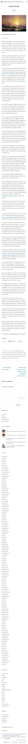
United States (5, 358)
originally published (13, 334)
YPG (9, 358)
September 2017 (5, 617)
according (20, 50)
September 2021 (5, 531)
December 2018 (5, 591)
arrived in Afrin (17, 174)
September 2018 (5, 596)
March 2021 (4, 542)
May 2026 (4, 461)
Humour (3, 687)
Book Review (5, 673)
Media (3, 691)
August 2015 (4, 662)
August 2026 (4, 456)
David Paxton (5, 714)
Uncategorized (5, 705)
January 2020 (5, 567)
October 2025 (5, 474)
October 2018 (5, 594)
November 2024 (5, 494)
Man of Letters (5, 421)
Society (3, 698)
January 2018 (5, 610)
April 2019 (4, 583)
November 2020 (5, 549)
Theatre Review (5, 704)
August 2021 (4, 533)
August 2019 (4, 576)
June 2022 (4, 515)
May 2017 (4, 625)
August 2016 (4, 641)
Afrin (6, 352)
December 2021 (5, 526)
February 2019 (5, 587)
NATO (22, 354)
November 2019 (5, 571)
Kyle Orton (4, 722)
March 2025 (4, 487)
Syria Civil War (10, 356)
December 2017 (5, 612)
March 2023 (4, 499)
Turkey (23, 356)
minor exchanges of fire (11, 195)
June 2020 (4, 558)
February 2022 (5, 522)
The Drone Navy (21, 431)
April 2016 (4, 648)
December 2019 (5, 569)
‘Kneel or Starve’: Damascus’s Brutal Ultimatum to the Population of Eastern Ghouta (21, 371)
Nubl (25, 354)
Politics (3, 695)
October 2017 (5, 616)
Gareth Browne (5, 716)
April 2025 (4, 485)
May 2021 (4, 539)
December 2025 (5, 470)
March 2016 (4, 650)
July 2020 (4, 556)
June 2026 (4, 460)
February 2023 (5, 501)
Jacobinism (4, 718)
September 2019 (5, 574)
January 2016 (5, 653)
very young (19, 190)
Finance (3, 684)
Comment (21, 397)
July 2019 (4, 578)
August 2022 (4, 512)
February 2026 (5, 467)
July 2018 (4, 600)
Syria (5, 356)
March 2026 (4, 465)
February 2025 (5, 488)
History (3, 686)
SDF (3, 356)
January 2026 (5, 469)
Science (3, 696)
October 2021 (5, 530)
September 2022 (5, 510)
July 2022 (4, 513)
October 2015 (5, 659)
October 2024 (5, 495)
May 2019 (4, 582)
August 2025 (4, 478)
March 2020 (4, 564)
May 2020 (4, 560)
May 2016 (4, 646)
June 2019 (4, 580)
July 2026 (4, 458)
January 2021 (5, 546)
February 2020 (5, 565)
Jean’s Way (4, 417)
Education (4, 677)
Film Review (4, 682)
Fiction (3, 678)
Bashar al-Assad (16, 352)
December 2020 (5, 548)
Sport (3, 702)
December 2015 (5, 655)
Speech (3, 700)
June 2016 (4, 644)
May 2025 (4, 483)
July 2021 (4, 535)
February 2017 (5, 630)
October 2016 (5, 637)
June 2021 (4, 537)
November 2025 (5, 472)
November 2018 (5, 592)
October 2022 (5, 508)
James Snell (14, 6)
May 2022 (4, 517)
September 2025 (5, 476)
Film (3, 680)
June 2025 (4, 481)
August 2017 (4, 619)
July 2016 (4, 643)
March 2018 (4, 607)
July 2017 (4, 621)
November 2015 (5, 657)
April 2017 (4, 626)
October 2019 (5, 573)
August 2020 (4, 555)
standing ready (18, 160)
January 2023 (5, 503)
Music (3, 693)
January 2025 (5, 490)
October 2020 (5, 551)
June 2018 (4, 601)
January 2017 (5, 632)
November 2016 (5, 635)
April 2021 (4, 540)
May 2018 (4, 603)
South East (4, 414)
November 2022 (5, 506)
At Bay (3, 416)
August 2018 (4, 598)
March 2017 (4, 628)
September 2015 (5, 661)
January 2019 (5, 589)
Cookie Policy (7, 738)
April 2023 (4, 497)
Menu (14, 10)
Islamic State (9, 354)
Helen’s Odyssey (5, 419)
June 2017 (4, 623)
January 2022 (5, 524)
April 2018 (4, 605)
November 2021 (5, 528)
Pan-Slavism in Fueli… (11, 438)
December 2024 (5, 492)
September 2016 (5, 639)
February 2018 (5, 609)
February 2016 (5, 652)
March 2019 (4, 585)
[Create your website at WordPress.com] (14, 1)
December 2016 (5, 634)
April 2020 (4, 562)
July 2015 (4, 664)
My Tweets (4, 730)
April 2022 (4, 519)
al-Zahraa (10, 352)
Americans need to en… (11, 435)
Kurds (19, 354)
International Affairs (17, 350)
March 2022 (4, 521)
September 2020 (5, 553)
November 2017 (5, 614)
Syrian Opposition (18, 356)
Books (3, 675)
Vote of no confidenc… (11, 445)
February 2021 (5, 544)
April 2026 (4, 463)
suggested (6, 230)
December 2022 (5, 504)
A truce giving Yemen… (11, 431)
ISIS (5, 354)
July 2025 (4, 479)
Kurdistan (15, 354)
